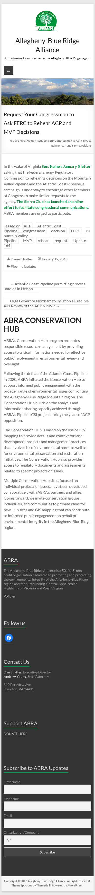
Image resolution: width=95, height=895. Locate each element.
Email (8, 815)
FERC (75, 230)
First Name (12, 782)
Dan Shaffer (12, 672)
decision (58, 230)
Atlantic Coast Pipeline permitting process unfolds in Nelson (44, 286)
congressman (34, 230)
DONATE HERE (15, 734)
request (61, 240)
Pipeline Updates (23, 266)
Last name (11, 799)
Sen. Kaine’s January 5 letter (66, 166)
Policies (10, 596)
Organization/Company (21, 832)
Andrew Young (15, 676)
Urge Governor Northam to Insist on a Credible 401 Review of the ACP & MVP (46, 303)
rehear (43, 240)
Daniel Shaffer (21, 259)
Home (30, 140)
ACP (27, 226)
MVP (27, 240)
